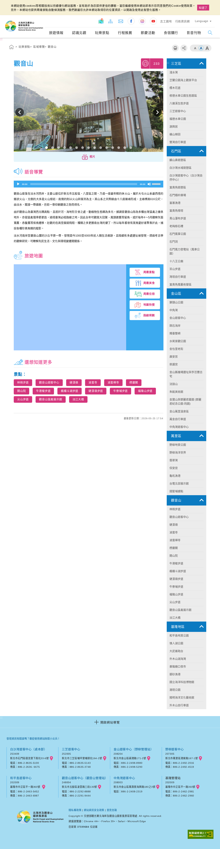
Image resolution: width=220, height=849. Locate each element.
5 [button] (70, 147)
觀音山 (52, 46)
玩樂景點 (24, 46)
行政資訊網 (182, 21)
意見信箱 (112, 810)
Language (201, 21)
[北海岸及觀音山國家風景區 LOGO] (24, 26)
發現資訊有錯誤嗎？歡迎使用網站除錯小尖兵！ (33, 738)
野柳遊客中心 (174, 749)
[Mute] (149, 184)
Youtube (153, 21)
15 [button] (130, 147)
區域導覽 (39, 46)
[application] (88, 184)
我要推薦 (146, 63)
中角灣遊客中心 (124, 778)
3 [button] (58, 147)
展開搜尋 (210, 33)
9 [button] (94, 147)
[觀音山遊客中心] (88, 112)
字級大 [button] (207, 48)
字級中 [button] (201, 48)
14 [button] (124, 147)
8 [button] (88, 147)
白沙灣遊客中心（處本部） (28, 749)
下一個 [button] (157, 112)
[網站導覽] (110, 21)
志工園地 (166, 21)
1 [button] (46, 147)
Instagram (142, 21)
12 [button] (112, 147)
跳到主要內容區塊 (12, 3)
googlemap (51, 758)
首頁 (11, 47)
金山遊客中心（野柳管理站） (133, 749)
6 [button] (76, 147)
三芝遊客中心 (71, 749)
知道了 (203, 7)
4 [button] (64, 147)
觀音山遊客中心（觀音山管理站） (85, 778)
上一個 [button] (19, 112)
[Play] (18, 184)
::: (41, 17)
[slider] (157, 184)
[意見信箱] (120, 21)
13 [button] (118, 147)
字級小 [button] (195, 48)
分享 (183, 48)
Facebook (131, 21)
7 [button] (82, 147)
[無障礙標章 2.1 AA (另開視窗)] (200, 835)
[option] (88, 112)
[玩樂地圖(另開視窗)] (101, 21)
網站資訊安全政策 (94, 810)
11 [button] (106, 147)
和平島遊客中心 (21, 778)
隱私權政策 (75, 810)
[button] (88, 157)
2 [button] (52, 147)
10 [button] (100, 147)
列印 (175, 48)
